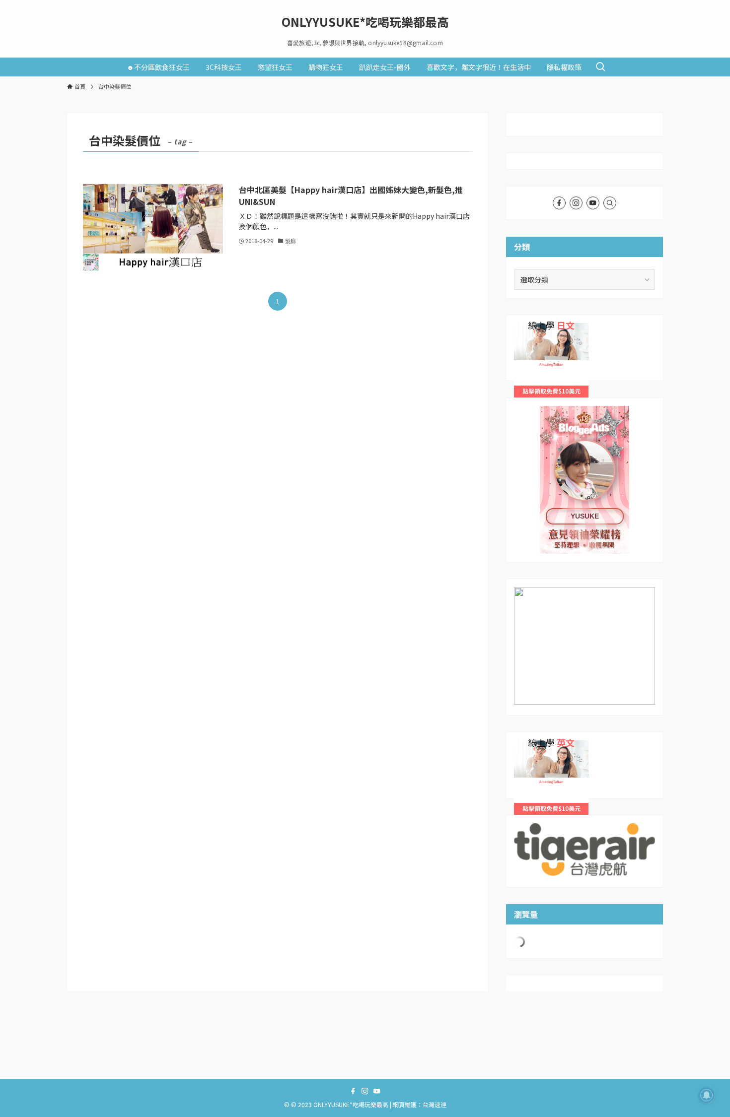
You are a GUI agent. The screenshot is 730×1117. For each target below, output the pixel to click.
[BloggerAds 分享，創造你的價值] (584, 436)
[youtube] (592, 203)
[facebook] (559, 203)
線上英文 (528, 746)
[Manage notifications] (707, 1095)
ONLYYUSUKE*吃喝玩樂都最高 (365, 22)
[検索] (609, 203)
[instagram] (576, 203)
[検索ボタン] (600, 67)
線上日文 (528, 328)
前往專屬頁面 (584, 480)
